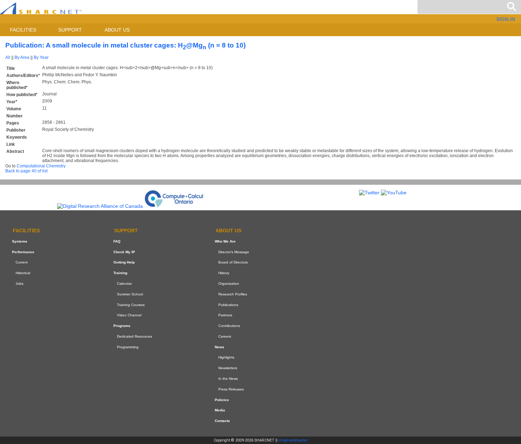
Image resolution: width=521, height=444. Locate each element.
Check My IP (124, 252)
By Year (41, 57)
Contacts (222, 421)
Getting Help (124, 262)
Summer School (130, 294)
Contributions (229, 326)
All (7, 57)
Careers (224, 336)
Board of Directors (233, 262)
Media (220, 410)
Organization (228, 283)
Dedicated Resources (134, 336)
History (223, 273)
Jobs (19, 283)
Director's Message (233, 252)
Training (120, 273)
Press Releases (231, 389)
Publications (228, 305)
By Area (22, 57)
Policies (222, 400)
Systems (19, 241)
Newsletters (227, 368)
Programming (128, 347)
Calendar (124, 283)
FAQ (117, 241)
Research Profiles (232, 294)
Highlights (226, 358)
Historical (23, 273)
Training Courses (131, 305)
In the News (228, 379)
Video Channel (129, 315)
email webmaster (293, 440)
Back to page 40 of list (26, 170)
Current (22, 262)
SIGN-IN (505, 19)
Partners (225, 315)
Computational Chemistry (41, 165)
